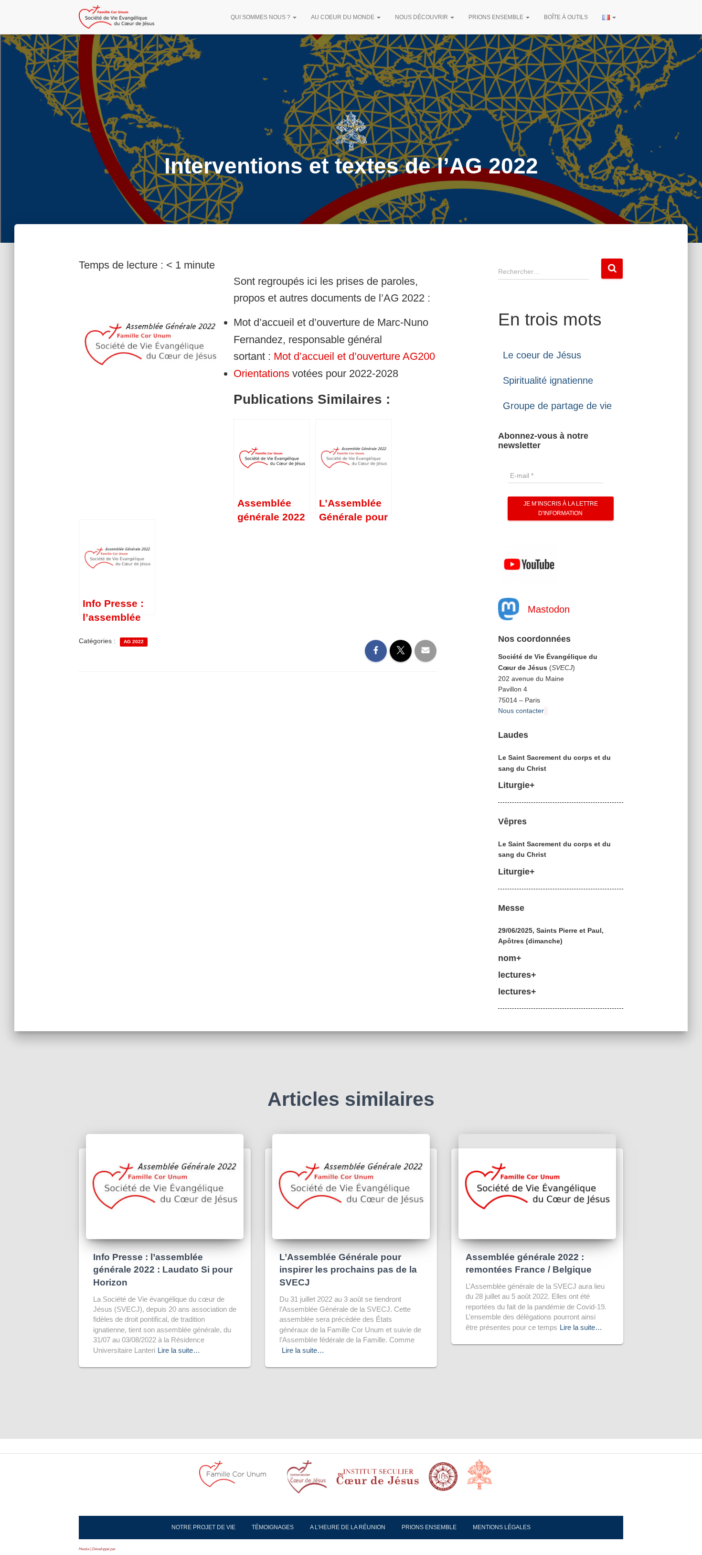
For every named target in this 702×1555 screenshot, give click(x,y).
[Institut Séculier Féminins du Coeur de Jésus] (377, 1479)
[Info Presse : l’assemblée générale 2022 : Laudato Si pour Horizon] (165, 1186)
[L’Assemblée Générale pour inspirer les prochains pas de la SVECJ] (351, 1186)
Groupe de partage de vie (557, 405)
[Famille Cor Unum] (238, 1480)
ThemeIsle (125, 1549)
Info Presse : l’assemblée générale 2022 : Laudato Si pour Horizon (163, 1269)
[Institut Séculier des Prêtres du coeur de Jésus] (307, 1479)
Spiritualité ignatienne (548, 380)
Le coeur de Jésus (542, 355)
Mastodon (549, 609)
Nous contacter (521, 710)
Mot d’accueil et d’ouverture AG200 (354, 356)
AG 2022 (134, 641)
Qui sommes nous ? (261, 17)
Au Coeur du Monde (343, 17)
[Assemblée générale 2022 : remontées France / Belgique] (537, 1186)
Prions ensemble (496, 17)
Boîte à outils (566, 17)
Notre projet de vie (203, 1527)
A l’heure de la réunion (347, 1527)
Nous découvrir (422, 17)
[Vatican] (485, 1479)
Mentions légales (502, 1527)
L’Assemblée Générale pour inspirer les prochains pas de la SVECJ (348, 1269)
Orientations (261, 373)
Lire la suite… (179, 1350)
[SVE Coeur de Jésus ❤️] (116, 17)
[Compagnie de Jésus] (443, 1479)
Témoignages (273, 1527)
